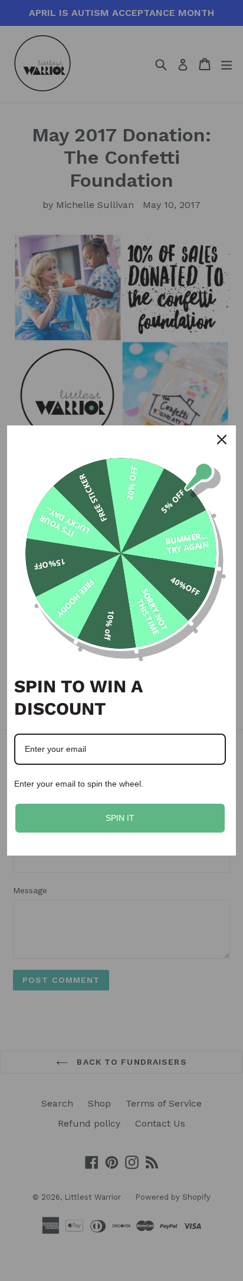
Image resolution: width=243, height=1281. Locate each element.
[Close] (222, 439)
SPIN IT (120, 818)
